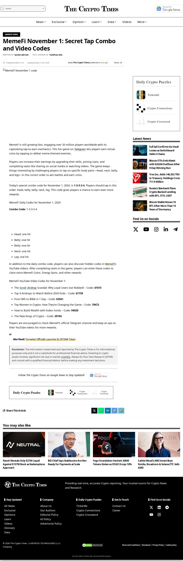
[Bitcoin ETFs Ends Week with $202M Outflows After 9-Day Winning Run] (140, 164)
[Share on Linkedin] (108, 411)
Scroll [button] (23, 287)
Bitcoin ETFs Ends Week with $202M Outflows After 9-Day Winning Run (164, 164)
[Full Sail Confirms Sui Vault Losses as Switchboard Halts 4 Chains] (140, 150)
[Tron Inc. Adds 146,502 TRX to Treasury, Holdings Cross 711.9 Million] (140, 178)
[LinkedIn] (166, 229)
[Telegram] (175, 229)
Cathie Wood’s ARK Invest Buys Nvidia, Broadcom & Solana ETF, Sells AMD (158, 464)
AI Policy (45, 519)
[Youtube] (151, 514)
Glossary (9, 528)
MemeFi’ (110, 264)
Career (116, 510)
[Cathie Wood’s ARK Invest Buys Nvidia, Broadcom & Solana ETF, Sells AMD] (159, 444)
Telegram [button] (80, 149)
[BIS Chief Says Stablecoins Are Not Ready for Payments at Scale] (69, 444)
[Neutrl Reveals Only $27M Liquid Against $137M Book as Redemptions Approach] (24, 444)
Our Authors (47, 510)
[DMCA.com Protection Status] (92, 545)
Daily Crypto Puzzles (26, 392)
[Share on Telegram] (115, 411)
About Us (46, 506)
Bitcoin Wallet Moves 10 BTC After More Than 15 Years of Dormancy (162, 205)
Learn (7, 519)
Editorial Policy (49, 514)
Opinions (9, 514)
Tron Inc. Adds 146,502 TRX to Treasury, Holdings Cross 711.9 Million (164, 178)
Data (7, 532)
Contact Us (119, 506)
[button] (121, 411)
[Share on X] (94, 411)
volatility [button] (65, 356)
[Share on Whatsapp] (101, 411)
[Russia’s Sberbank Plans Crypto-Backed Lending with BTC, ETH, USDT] (140, 191)
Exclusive (9, 510)
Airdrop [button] (31, 287)
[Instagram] (156, 229)
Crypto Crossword (87, 514)
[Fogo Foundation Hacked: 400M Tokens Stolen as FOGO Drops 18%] (114, 444)
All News (9, 506)
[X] (136, 229)
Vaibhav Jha (55, 54)
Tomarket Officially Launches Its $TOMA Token (50, 339)
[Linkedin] (159, 507)
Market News (11, 34)
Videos (8, 523)
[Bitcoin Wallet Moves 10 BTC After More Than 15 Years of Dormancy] (140, 205)
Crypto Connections (88, 510)
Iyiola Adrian (22, 54)
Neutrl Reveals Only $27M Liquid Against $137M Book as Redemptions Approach (24, 464)
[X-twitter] (151, 507)
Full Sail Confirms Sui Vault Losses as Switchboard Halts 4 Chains (164, 150)
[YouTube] (146, 229)
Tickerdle (81, 506)
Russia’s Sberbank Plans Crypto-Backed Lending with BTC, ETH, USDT (162, 192)
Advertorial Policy (51, 523)
